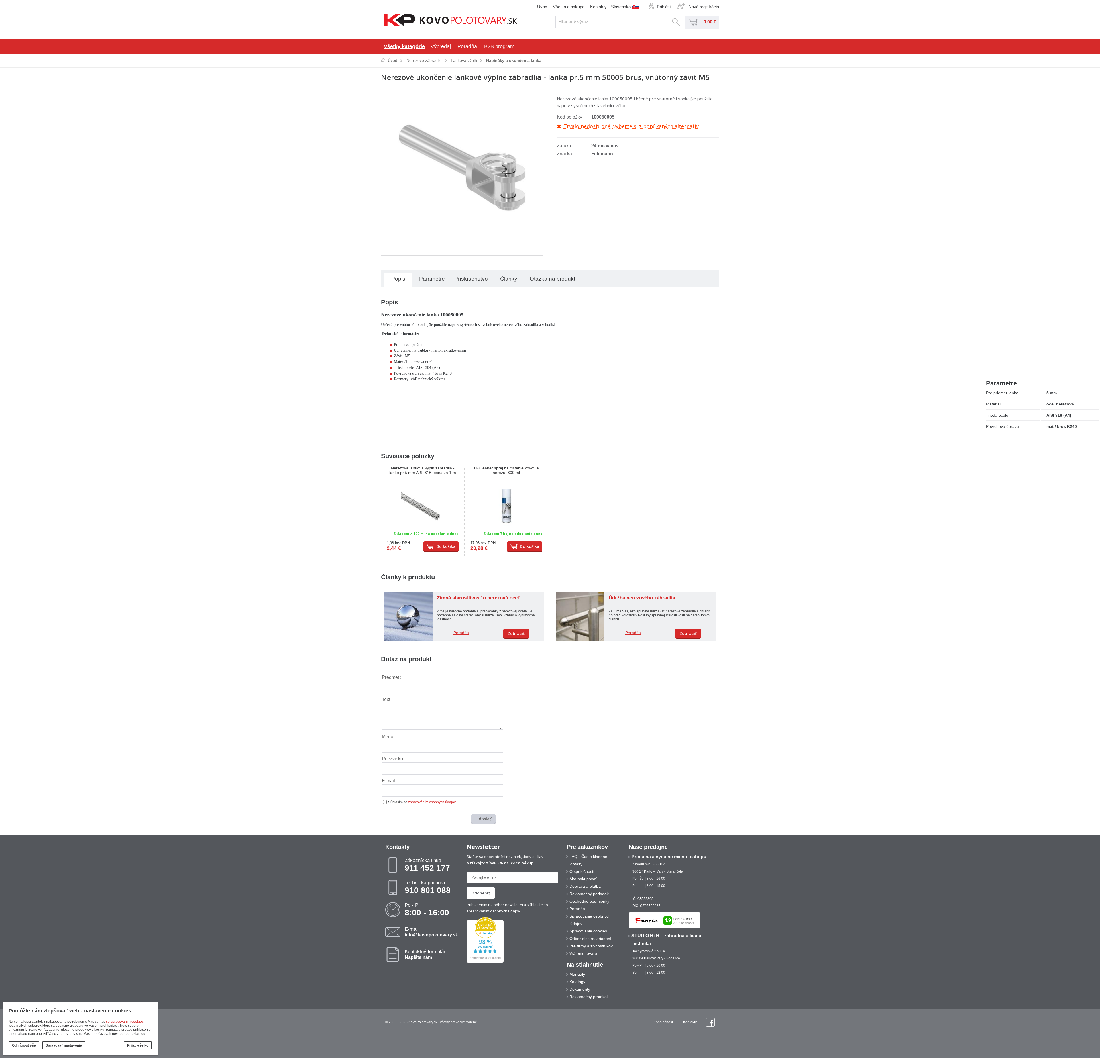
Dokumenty (579, 989)
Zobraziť (516, 633)
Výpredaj (441, 46)
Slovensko (621, 6)
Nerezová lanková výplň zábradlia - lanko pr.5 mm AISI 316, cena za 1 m (422, 470)
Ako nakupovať (583, 879)
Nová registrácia (703, 6)
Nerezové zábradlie (424, 60)
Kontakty (598, 6)
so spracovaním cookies (125, 1022)
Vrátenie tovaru (583, 953)
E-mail (431, 931)
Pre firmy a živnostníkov (591, 946)
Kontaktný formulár (425, 954)
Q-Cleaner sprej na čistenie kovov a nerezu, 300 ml (506, 470)
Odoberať (480, 893)
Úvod (542, 6)
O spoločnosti (581, 871)
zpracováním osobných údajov (431, 802)
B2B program (499, 46)
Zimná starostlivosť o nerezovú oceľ (478, 598)
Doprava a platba (585, 886)
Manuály (577, 974)
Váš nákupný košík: (694, 22)
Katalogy (577, 981)
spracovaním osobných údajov (493, 911)
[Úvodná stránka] (450, 21)
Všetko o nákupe (568, 6)
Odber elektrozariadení (590, 938)
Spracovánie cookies (588, 931)
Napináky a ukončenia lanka (513, 60)
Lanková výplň (464, 60)
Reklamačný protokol (588, 996)
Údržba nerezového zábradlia (642, 598)
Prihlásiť (664, 6)
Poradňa (467, 46)
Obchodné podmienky (589, 901)
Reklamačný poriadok (589, 894)
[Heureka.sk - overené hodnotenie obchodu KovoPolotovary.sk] (485, 962)
